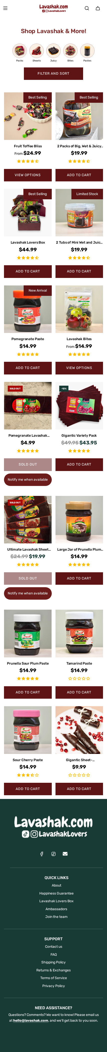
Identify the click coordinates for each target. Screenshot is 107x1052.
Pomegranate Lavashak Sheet (27, 435)
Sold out (28, 464)
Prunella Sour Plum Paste (28, 663)
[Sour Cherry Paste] (28, 730)
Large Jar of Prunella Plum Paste (79, 549)
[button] (28, 161)
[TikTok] (53, 853)
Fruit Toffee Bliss (28, 146)
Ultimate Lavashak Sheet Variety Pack (28, 549)
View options (28, 175)
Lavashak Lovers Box (28, 242)
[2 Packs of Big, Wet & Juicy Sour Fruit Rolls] (79, 116)
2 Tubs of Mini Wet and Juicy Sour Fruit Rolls (79, 242)
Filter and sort (53, 73)
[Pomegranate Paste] (28, 309)
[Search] (86, 8)
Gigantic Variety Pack (79, 435)
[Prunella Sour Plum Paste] (28, 633)
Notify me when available (28, 479)
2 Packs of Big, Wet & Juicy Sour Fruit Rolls (79, 146)
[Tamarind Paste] (79, 633)
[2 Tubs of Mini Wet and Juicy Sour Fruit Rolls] (79, 213)
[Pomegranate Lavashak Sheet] (28, 406)
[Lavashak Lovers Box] (28, 213)
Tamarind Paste (79, 663)
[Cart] (97, 8)
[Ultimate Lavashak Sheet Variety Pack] (28, 520)
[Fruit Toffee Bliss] (28, 116)
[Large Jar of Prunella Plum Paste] (79, 520)
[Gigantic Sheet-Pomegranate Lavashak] (79, 730)
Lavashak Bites (79, 339)
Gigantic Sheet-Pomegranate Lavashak (79, 760)
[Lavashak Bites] (79, 309)
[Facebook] (41, 853)
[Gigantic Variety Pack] (79, 406)
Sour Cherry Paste (28, 760)
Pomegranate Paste (27, 339)
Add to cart (79, 175)
